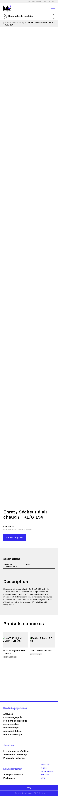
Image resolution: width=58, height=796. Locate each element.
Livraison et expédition (15, 751)
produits (7, 23)
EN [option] (53, 2)
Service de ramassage (15, 754)
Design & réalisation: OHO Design (30, 793)
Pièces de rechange (14, 758)
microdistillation (12, 731)
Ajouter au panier (14, 537)
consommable (11, 724)
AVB (43, 778)
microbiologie (19, 23)
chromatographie (12, 717)
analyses (8, 714)
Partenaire (9, 778)
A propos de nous (13, 774)
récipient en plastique (15, 721)
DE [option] (49, 2)
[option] (49, 2)
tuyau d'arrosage (12, 734)
